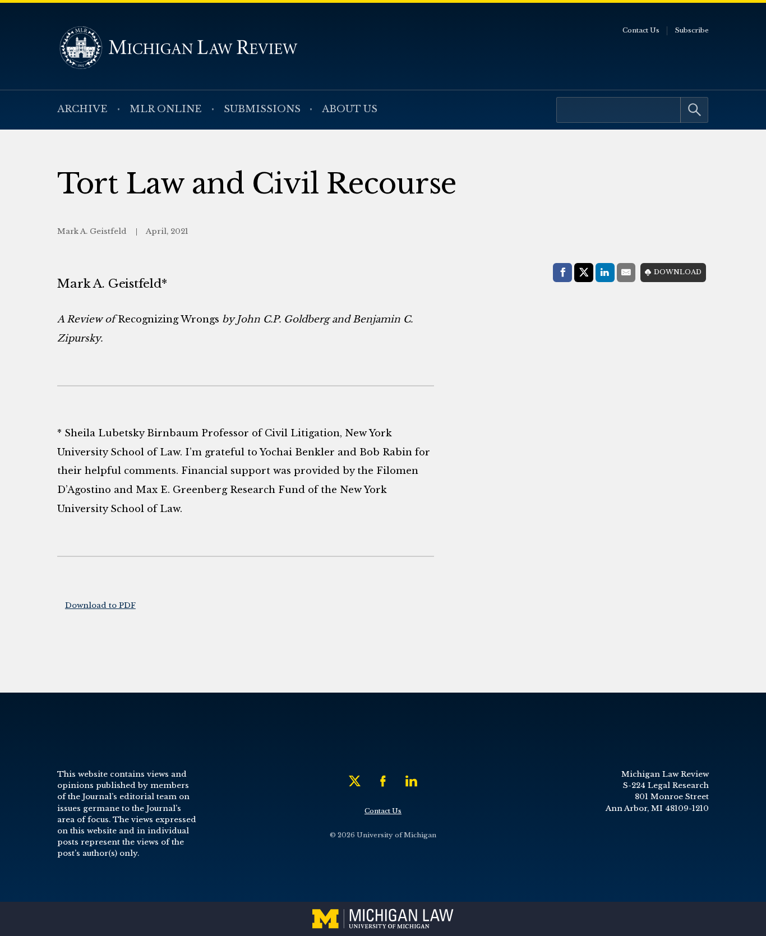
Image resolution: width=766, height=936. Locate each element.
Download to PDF (100, 605)
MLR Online (166, 109)
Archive (82, 109)
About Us (349, 109)
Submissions (262, 109)
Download (678, 272)
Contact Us (640, 30)
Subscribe (692, 30)
